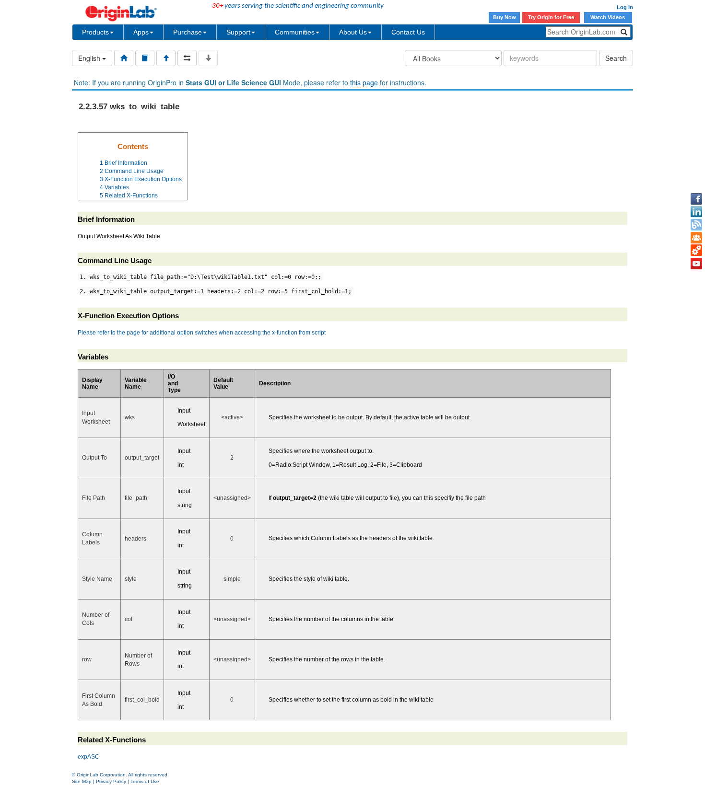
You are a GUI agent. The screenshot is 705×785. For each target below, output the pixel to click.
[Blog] (696, 225)
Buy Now (504, 17)
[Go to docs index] (123, 58)
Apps (141, 32)
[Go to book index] (144, 58)
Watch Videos (608, 17)
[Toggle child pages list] (208, 58)
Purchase (187, 32)
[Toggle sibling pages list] (187, 58)
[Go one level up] (166, 58)
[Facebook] (696, 199)
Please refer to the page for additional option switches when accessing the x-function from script (202, 332)
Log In (625, 7)
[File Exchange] (696, 250)
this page (364, 82)
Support (238, 32)
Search (616, 58)
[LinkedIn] (696, 212)
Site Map (82, 781)
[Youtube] (696, 263)
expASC (88, 756)
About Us (353, 32)
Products (95, 32)
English (90, 58)
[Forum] (696, 237)
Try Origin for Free (551, 17)
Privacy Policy (111, 781)
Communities (295, 32)
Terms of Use (144, 781)
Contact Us (408, 32)
